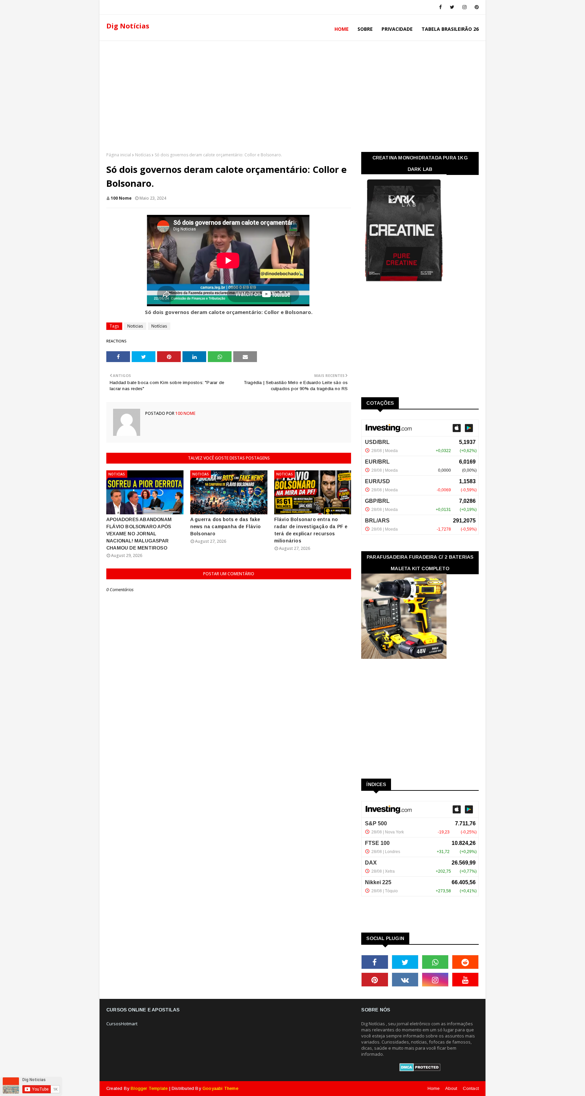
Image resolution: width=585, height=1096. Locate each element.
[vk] (405, 979)
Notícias (143, 155)
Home (434, 1088)
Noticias (135, 326)
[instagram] (464, 7)
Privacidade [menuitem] (397, 29)
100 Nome (121, 198)
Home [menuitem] (341, 29)
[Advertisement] (292, 94)
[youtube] (465, 979)
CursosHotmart (121, 1024)
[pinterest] (475, 7)
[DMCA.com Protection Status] (419, 1070)
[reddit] (465, 962)
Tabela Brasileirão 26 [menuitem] (450, 29)
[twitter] (452, 7)
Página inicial (118, 155)
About (451, 1088)
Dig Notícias (127, 25)
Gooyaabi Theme (220, 1088)
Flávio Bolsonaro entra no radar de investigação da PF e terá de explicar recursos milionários (311, 530)
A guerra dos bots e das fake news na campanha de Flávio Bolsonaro (225, 526)
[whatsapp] (435, 962)
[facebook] (440, 7)
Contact (471, 1088)
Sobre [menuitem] (365, 29)
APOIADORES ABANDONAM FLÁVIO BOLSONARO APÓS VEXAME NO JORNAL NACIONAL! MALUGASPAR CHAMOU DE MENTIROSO (139, 534)
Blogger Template (149, 1088)
